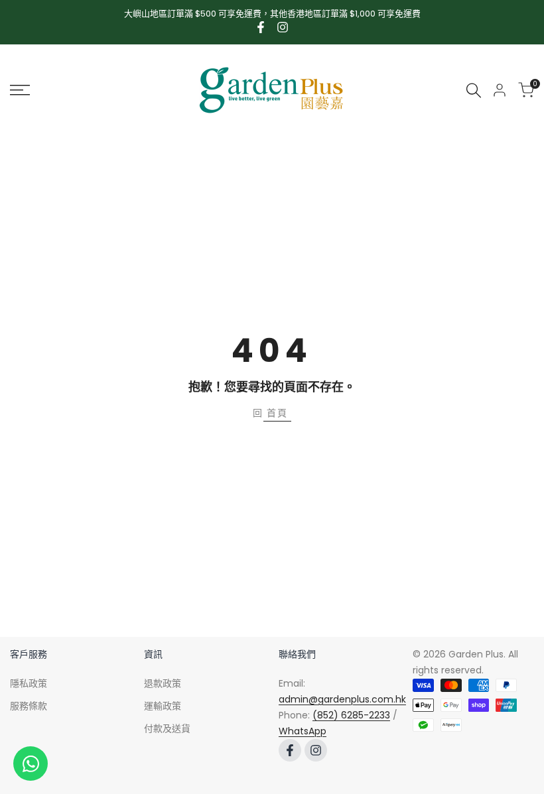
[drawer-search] (473, 90)
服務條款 (28, 705)
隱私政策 (28, 683)
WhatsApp (302, 731)
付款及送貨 (167, 728)
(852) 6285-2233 (351, 715)
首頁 (277, 413)
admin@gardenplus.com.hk (342, 699)
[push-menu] (20, 90)
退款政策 (162, 683)
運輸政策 (162, 705)
